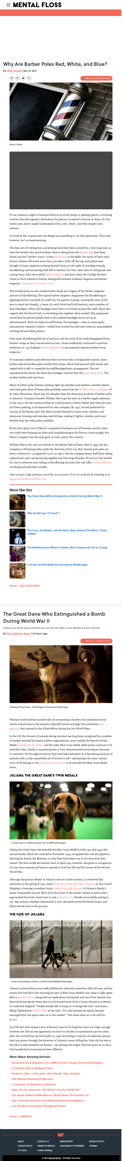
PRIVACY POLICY (96, 1141)
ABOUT (21, 1141)
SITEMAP (93, 1145)
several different (101, 462)
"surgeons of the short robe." (37, 283)
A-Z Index (22, 1150)
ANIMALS (26, 1116)
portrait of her (26, 997)
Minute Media (54, 1158)
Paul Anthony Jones (18, 633)
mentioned (60, 257)
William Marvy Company (94, 389)
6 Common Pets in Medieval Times (32, 1068)
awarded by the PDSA (30, 745)
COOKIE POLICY (25, 1145)
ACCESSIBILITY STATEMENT (72, 1145)
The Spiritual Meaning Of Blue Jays (32, 1079)
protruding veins (93, 373)
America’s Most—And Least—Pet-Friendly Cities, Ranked (45, 1073)
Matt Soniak (14, 71)
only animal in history (53, 763)
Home (13, 585)
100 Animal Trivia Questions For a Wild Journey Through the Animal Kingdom (57, 1062)
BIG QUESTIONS (30, 585)
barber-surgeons (54, 274)
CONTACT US (43, 1141)
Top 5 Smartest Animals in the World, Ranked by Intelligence (48, 1100)
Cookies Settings (44, 1150)
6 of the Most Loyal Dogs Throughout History (39, 1106)
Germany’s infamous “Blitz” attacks (74, 884)
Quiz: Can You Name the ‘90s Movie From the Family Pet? (46, 1089)
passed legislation (51, 347)
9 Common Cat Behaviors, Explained (34, 1084)
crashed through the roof (68, 888)
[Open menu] (8, 5)
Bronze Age (86, 252)
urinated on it (65, 897)
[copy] (29, 78)
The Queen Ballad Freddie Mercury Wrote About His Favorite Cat (50, 1095)
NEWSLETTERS (66, 1141)
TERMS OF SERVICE (46, 1145)
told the (39, 1010)
